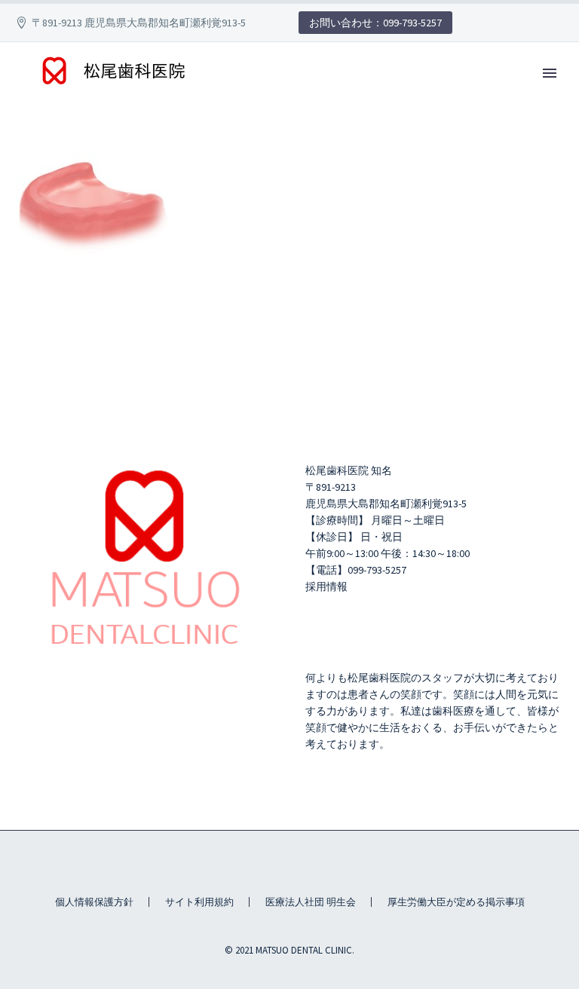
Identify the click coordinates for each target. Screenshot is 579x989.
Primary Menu (549, 73)
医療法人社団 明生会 (310, 902)
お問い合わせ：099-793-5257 (375, 22)
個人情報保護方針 (94, 902)
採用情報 (326, 586)
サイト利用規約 (199, 902)
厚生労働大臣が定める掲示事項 (456, 902)
